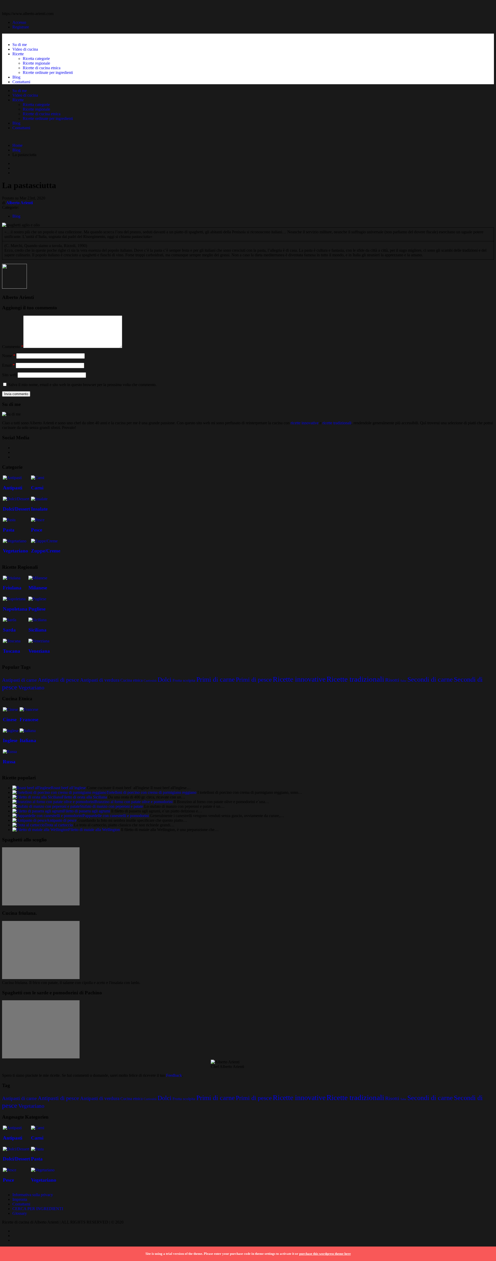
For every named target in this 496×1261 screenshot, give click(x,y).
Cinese (10, 719)
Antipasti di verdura (99, 680)
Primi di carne (215, 679)
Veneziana (39, 651)
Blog (16, 77)
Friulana (12, 587)
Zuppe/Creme (45, 550)
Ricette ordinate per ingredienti (48, 72)
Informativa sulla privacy (32, 1195)
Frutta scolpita (184, 680)
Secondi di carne (430, 679)
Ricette (18, 54)
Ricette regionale (36, 63)
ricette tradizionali (336, 423)
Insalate (39, 509)
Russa (9, 761)
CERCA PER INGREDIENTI (37, 1208)
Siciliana (37, 630)
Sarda (9, 630)
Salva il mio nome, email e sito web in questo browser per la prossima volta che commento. (82, 384)
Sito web (9, 375)
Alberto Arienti (19, 203)
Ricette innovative (299, 679)
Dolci (165, 679)
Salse (403, 680)
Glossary (19, 1213)
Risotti (392, 680)
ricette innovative (305, 423)
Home (17, 145)
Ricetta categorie (36, 58)
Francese (29, 719)
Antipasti (12, 487)
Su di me (19, 44)
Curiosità (150, 680)
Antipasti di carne (19, 680)
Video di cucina (25, 49)
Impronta (19, 1199)
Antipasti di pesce (58, 679)
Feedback (174, 1075)
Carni (37, 487)
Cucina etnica (131, 680)
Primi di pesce (254, 679)
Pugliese (36, 609)
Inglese (10, 740)
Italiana (28, 740)
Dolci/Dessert (16, 509)
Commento (12, 346)
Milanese (37, 587)
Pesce (36, 530)
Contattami (21, 82)
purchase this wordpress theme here (325, 1254)
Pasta (8, 530)
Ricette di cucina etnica (41, 68)
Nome (8, 355)
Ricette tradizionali (355, 679)
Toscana (11, 651)
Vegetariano (15, 550)
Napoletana (15, 609)
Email (8, 365)
